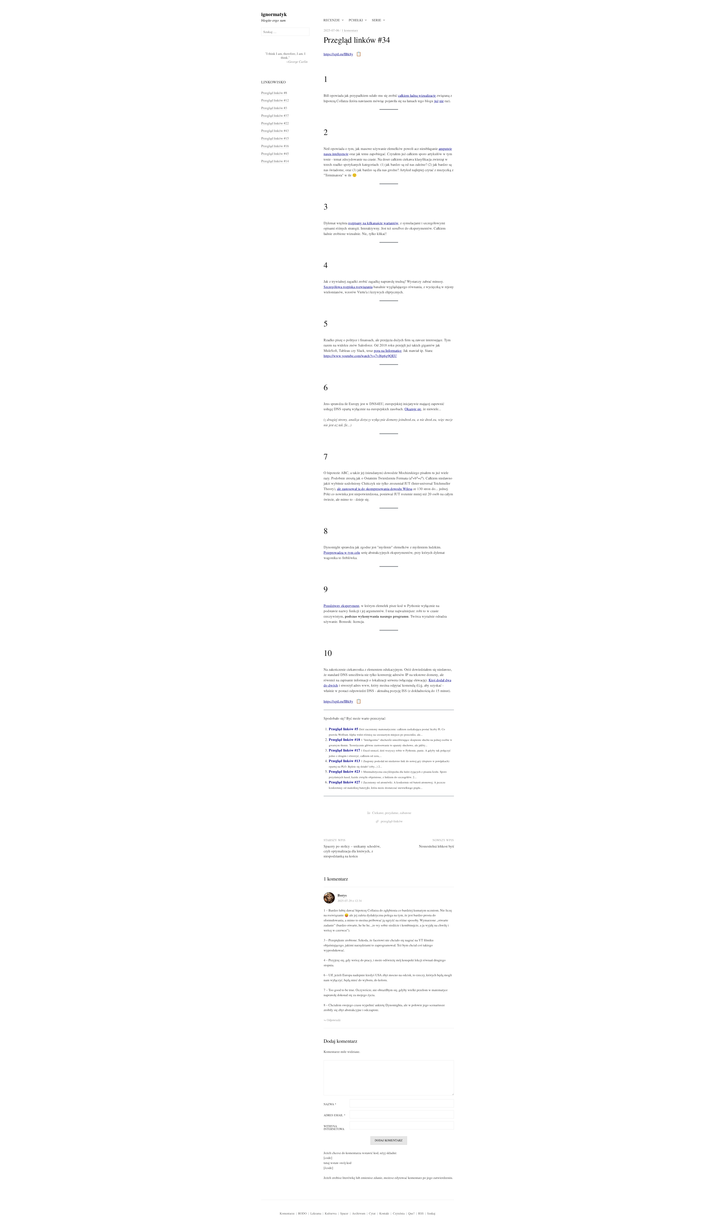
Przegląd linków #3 (274, 108)
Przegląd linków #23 (344, 771)
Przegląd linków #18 (344, 739)
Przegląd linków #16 (275, 146)
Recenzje (331, 20)
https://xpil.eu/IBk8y (338, 54)
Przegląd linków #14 (275, 161)
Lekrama (315, 1213)
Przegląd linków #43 (275, 130)
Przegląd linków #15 (275, 138)
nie (441, 100)
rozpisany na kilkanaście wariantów (373, 223)
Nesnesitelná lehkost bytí (436, 846)
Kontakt (384, 1213)
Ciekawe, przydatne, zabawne (391, 812)
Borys (342, 895)
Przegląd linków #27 (344, 781)
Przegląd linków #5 (343, 728)
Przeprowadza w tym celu (342, 552)
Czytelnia (399, 1213)
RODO (302, 1213)
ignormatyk (274, 14)
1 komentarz (350, 30)
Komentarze (287, 1213)
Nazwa (330, 1104)
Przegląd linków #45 (275, 153)
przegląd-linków (392, 821)
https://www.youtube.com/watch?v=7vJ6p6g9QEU (360, 355)
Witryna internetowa (334, 1128)
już (436, 100)
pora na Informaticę (387, 350)
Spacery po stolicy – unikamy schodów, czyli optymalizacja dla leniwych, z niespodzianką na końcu (352, 851)
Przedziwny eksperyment (341, 605)
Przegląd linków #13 (344, 760)
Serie (376, 20)
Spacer (344, 1213)
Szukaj (431, 1213)
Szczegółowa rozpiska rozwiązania (348, 286)
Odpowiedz (334, 1020)
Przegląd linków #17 (344, 750)
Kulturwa (330, 1213)
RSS (421, 1213)
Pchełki (356, 20)
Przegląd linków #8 (274, 92)
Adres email (334, 1115)
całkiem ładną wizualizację (417, 95)
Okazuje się (413, 409)
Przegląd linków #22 (275, 123)
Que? (411, 1213)
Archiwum (358, 1213)
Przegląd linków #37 (275, 115)
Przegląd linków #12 (275, 100)
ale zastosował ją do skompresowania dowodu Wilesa (374, 488)
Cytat (372, 1213)
